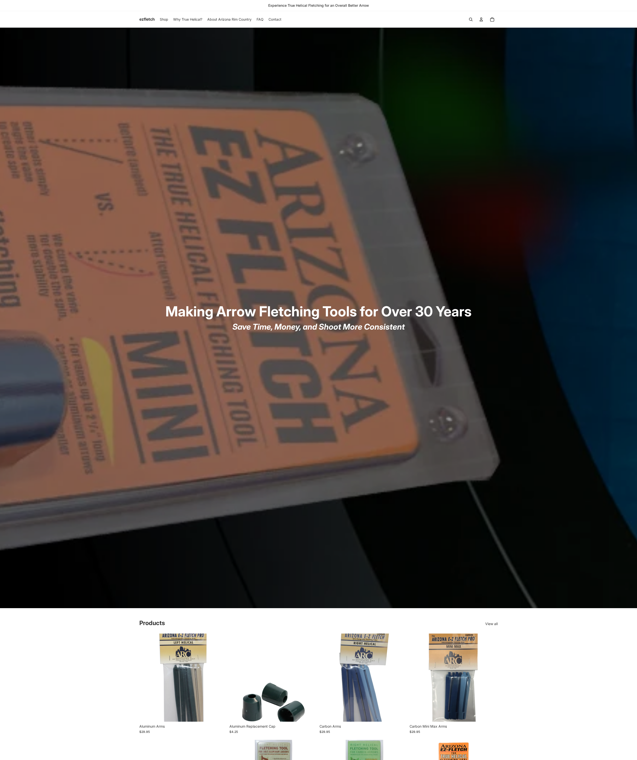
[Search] (470, 19)
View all (491, 624)
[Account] (481, 19)
